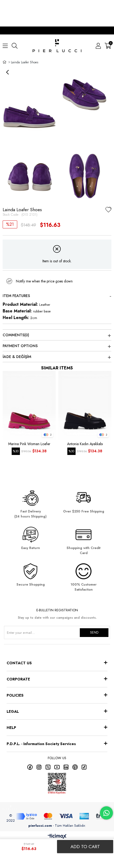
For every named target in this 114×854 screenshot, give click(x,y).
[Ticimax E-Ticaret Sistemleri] (57, 836)
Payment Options (20, 345)
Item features (16, 295)
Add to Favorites (50, 376)
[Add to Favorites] (108, 210)
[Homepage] (9, 62)
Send (94, 632)
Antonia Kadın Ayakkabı (85, 443)
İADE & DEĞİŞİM (17, 356)
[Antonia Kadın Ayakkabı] (84, 405)
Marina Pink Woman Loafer (29, 443)
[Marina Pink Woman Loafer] (29, 405)
